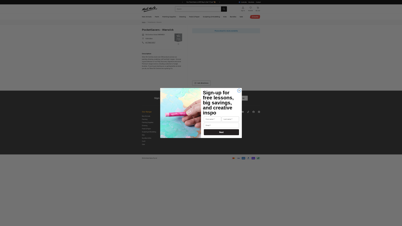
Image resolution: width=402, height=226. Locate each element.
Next (221, 132)
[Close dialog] (239, 90)
